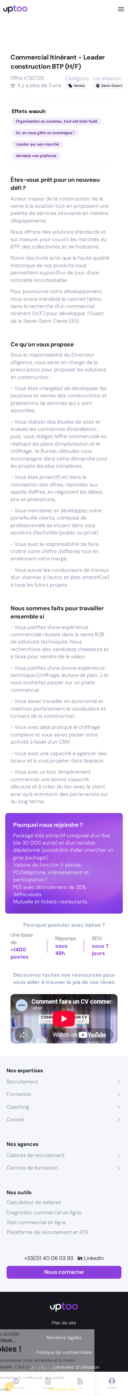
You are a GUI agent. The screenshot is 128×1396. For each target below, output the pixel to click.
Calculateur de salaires (34, 1202)
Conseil (15, 1119)
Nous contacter (64, 1271)
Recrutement (22, 1081)
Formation (19, 1094)
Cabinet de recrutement (36, 1155)
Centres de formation (32, 1167)
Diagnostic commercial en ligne (44, 1212)
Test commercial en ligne (36, 1222)
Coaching (18, 1107)
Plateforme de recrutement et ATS (47, 1232)
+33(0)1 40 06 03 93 (48, 1258)
